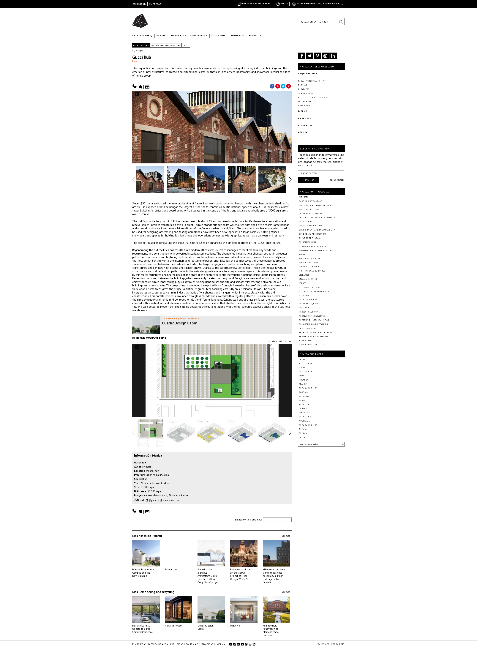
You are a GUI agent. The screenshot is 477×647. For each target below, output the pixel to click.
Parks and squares (309, 303)
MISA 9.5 (235, 625)
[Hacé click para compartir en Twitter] (283, 86)
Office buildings (308, 299)
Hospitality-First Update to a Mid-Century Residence (142, 629)
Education (218, 35)
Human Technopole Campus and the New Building (143, 572)
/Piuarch (140, 500)
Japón (302, 376)
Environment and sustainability (317, 230)
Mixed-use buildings (310, 287)
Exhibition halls (308, 242)
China (302, 359)
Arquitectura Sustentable (312, 97)
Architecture (141, 45)
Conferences (199, 35)
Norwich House (173, 625)
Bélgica (303, 433)
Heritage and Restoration (313, 246)
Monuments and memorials (314, 291)
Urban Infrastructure (311, 344)
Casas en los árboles (310, 213)
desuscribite (337, 180)
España (303, 429)
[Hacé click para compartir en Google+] (277, 86)
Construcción (305, 93)
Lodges (302, 283)
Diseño (302, 111)
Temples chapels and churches (316, 332)
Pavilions (304, 308)
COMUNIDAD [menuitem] (139, 4)
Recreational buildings (312, 316)
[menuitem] (318, 5)
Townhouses (305, 340)
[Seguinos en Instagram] (325, 56)
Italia (186, 45)
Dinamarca (305, 412)
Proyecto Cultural (309, 312)
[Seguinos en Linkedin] (333, 56)
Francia (303, 384)
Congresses (178, 35)
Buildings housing (309, 209)
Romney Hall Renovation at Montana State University (271, 630)
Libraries (304, 275)
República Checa (308, 388)
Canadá (303, 408)
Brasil (302, 400)
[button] (341, 22)
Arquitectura (307, 73)
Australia (304, 421)
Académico (305, 125)
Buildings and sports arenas (315, 205)
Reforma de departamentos (314, 320)
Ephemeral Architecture (313, 234)
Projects (255, 35)
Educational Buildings (311, 226)
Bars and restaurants (311, 201)
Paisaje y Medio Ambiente (312, 81)
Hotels (303, 254)
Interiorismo (305, 101)
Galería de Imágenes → (279, 341)
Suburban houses (308, 328)
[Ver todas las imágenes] (148, 86)
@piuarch (153, 500)
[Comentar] (141, 87)
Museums (304, 295)
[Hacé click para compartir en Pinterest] (289, 86)
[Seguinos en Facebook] (301, 56)
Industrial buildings (310, 267)
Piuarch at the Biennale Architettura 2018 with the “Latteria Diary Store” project (208, 576)
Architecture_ (142, 35)
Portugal (304, 392)
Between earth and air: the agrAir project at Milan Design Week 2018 (240, 574)
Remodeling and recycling (166, 45)
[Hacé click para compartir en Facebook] (272, 86)
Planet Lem (171, 569)
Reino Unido (305, 404)
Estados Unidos (307, 363)
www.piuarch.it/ (170, 500)
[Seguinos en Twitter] (309, 56)
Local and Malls (308, 279)
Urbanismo (304, 105)
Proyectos (303, 89)
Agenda (303, 132)
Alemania (304, 396)
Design (161, 35)
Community (237, 35)
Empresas (304, 118)
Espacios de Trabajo (310, 238)
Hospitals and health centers (315, 250)
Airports (303, 197)
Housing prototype (309, 262)
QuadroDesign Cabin (206, 627)
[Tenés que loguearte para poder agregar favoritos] (134, 86)
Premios (302, 85)
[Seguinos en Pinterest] (317, 56)
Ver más (286, 535)
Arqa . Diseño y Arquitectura (141, 19)
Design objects (307, 221)
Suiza (302, 437)
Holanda (303, 380)
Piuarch (136, 61)
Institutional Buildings (312, 271)
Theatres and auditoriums (313, 336)
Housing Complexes (309, 258)
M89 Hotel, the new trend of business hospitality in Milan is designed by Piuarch (274, 576)
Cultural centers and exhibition (317, 217)
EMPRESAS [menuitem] (155, 4)
